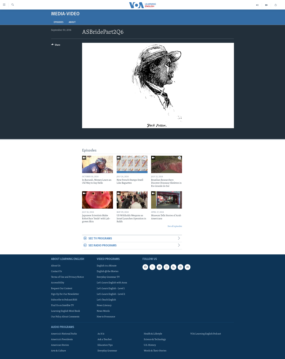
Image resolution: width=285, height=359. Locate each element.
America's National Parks (64, 334)
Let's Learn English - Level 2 (111, 294)
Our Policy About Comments (65, 316)
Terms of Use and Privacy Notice (67, 277)
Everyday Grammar (107, 351)
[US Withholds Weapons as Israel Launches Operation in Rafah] (132, 200)
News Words (103, 311)
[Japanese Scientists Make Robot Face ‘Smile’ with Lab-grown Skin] (97, 200)
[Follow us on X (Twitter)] (152, 267)
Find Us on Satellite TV (62, 305)
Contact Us (56, 271)
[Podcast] (180, 267)
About (72, 22)
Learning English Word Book (65, 311)
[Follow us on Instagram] (166, 267)
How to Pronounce (106, 316)
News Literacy (104, 305)
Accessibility (57, 283)
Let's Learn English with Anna (112, 283)
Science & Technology (155, 339)
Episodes (58, 22)
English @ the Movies (107, 271)
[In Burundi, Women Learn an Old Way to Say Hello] (97, 164)
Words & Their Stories (155, 351)
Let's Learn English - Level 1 (111, 288)
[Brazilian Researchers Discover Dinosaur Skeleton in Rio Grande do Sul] (166, 164)
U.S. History (150, 345)
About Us (55, 266)
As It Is (101, 334)
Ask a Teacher (105, 339)
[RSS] (173, 267)
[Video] (266, 5)
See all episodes (175, 226)
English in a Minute (107, 266)
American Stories (60, 345)
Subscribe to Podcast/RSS (64, 300)
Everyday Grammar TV (108, 277)
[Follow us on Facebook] (145, 267)
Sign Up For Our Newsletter (65, 294)
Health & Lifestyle (153, 334)
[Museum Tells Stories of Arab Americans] (166, 200)
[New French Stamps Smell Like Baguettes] (132, 164)
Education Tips (105, 345)
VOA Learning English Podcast (205, 334)
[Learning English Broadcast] (257, 5)
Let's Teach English (106, 300)
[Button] (55, 45)
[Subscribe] (187, 267)
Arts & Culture (58, 351)
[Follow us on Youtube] (159, 267)
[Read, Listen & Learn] (275, 5)
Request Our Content (61, 288)
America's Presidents (62, 339)
